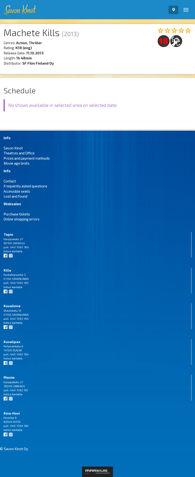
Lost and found (15, 196)
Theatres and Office (19, 153)
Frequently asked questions (25, 186)
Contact (10, 181)
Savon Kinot (13, 148)
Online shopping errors (21, 219)
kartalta (17, 251)
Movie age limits (16, 163)
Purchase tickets (17, 214)
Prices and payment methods (27, 158)
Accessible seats (17, 191)
